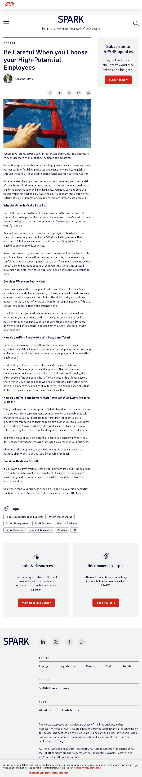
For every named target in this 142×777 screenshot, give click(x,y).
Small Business (43, 523)
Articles (62, 529)
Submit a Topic (106, 602)
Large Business (14, 529)
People (9, 43)
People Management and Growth (24, 516)
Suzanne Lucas (24, 78)
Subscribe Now (118, 79)
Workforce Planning (60, 516)
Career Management (17, 523)
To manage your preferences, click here (49, 772)
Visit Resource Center (36, 602)
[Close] (136, 766)
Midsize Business (67, 523)
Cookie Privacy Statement (87, 767)
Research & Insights (40, 529)
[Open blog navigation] (6, 23)
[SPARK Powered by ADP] (71, 19)
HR (74, 529)
